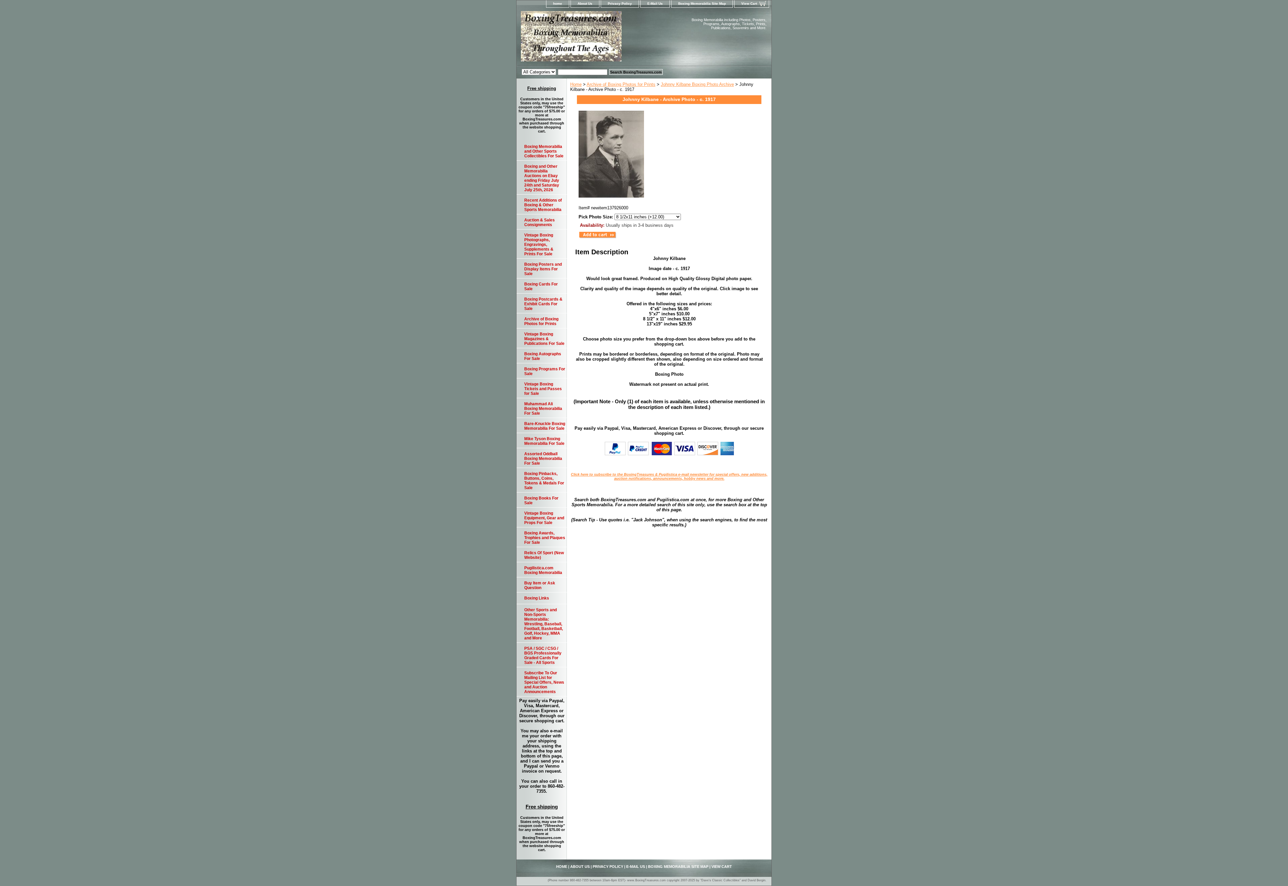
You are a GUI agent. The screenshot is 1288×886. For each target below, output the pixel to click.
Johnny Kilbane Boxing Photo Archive (697, 84)
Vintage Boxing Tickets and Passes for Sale (543, 389)
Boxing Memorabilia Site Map (702, 3)
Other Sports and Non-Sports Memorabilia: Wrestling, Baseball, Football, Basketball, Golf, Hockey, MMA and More (543, 624)
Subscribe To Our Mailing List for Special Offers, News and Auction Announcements (544, 682)
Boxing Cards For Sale (541, 286)
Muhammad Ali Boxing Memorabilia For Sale (543, 409)
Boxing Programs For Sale (544, 371)
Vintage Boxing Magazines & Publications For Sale (544, 339)
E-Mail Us (655, 3)
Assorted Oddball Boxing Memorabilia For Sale (543, 459)
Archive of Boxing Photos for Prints (621, 84)
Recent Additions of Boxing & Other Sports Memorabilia (543, 205)
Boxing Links (536, 598)
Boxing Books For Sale (541, 500)
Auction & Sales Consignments (539, 222)
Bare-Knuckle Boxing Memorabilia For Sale (544, 426)
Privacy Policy (620, 3)
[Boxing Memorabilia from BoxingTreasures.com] (600, 38)
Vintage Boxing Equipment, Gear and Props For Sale (544, 518)
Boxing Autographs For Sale (542, 356)
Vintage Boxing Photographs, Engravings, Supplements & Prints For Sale (538, 244)
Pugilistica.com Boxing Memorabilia (543, 570)
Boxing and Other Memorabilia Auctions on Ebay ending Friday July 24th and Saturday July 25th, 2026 (541, 178)
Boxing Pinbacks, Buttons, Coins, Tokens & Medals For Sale (544, 480)
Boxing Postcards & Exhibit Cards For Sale (543, 304)
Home (576, 84)
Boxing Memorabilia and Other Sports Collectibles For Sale (544, 151)
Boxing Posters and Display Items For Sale (543, 269)
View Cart (749, 3)
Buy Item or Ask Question (539, 585)
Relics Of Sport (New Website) (544, 555)
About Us (585, 3)
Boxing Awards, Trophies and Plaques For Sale (544, 538)
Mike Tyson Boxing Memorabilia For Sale (544, 441)
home (557, 3)
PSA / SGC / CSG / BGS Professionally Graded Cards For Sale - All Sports (542, 655)
